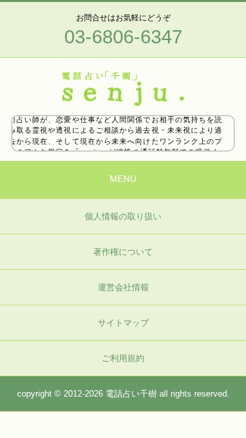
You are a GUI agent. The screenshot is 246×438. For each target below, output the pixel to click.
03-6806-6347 (123, 36)
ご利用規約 (123, 358)
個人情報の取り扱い (123, 216)
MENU (123, 178)
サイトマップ (123, 323)
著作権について (123, 252)
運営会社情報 (123, 287)
